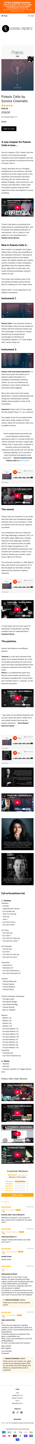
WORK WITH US (17, 1395)
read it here (24, 460)
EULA (17, 1400)
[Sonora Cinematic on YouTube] (21, 1413)
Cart (32, 16)
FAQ (17, 1393)
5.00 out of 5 (22, 1175)
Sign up (3, 1423)
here (31, 423)
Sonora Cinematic (23, 1429)
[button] (7, 105)
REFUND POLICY (17, 1403)
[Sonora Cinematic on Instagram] (18, 1413)
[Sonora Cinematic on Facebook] (14, 1413)
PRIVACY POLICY (17, 1398)
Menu (6, 16)
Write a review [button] (17, 1195)
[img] (6, 1207)
